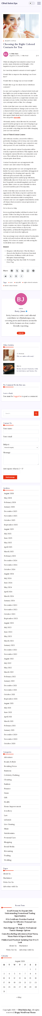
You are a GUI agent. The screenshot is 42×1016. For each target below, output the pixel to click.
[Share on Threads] (16, 276)
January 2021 (9, 730)
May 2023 (8, 636)
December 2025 (10, 511)
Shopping (8, 842)
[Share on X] (17, 271)
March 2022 (9, 672)
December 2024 (10, 560)
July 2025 (7, 534)
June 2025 (8, 538)
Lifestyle (7, 820)
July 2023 (7, 627)
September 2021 (10, 699)
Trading (7, 855)
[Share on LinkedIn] (22, 271)
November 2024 (10, 565)
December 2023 (10, 605)
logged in (17, 396)
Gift (5, 797)
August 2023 (9, 623)
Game (6, 793)
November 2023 (10, 609)
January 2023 (9, 645)
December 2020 (10, 734)
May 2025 (8, 543)
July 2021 (7, 708)
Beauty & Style (10, 762)
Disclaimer (7, 878)
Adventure (8, 757)
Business (7, 771)
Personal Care (10, 838)
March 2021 (8, 721)
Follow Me (21, 333)
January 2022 (9, 681)
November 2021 (10, 690)
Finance (7, 789)
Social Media (9, 847)
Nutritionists (9, 833)
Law (6, 815)
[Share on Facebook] (12, 271)
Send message (10, 477)
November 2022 (10, 654)
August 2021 (8, 703)
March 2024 (9, 596)
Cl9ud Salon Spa (9, 3)
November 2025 (10, 516)
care (11, 282)
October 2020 (9, 743)
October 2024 (9, 569)
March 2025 (9, 551)
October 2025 (9, 520)
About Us (7, 874)
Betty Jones (14, 53)
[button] (32, 3)
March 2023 (9, 641)
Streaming (8, 851)
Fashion (7, 784)
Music (6, 829)
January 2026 (9, 507)
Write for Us (8, 882)
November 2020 (10, 739)
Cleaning (8, 780)
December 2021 (10, 685)
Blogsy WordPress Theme (25, 1012)
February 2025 (10, 556)
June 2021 (8, 712)
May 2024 (8, 587)
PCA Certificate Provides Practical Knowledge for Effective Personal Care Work (20, 921)
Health (7, 802)
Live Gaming (9, 824)
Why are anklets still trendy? (25, 356)
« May (19, 997)
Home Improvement (12, 806)
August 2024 (9, 574)
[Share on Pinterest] (33, 271)
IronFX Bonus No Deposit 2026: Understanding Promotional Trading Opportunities (20, 913)
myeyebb (18, 282)
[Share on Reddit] (5, 276)
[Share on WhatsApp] (28, 271)
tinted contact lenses (11, 285)
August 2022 (9, 659)
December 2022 (10, 650)
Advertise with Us (10, 886)
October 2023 (9, 614)
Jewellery (8, 811)
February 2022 (10, 676)
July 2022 (7, 663)
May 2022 (8, 668)
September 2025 (11, 525)
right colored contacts (30, 282)
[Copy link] (21, 276)
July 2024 (7, 578)
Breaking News (10, 766)
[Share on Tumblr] (11, 276)
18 (9, 982)
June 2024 (8, 583)
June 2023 (8, 632)
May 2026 (8, 498)
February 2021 (9, 726)
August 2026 (9, 493)
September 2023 (11, 618)
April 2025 (8, 547)
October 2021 (9, 694)
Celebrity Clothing (11, 775)
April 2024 (8, 592)
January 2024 (9, 601)
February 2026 (10, 502)
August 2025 (9, 529)
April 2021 (8, 717)
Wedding (7, 860)
